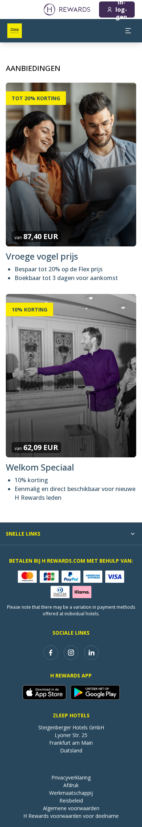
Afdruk (71, 785)
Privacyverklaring (71, 777)
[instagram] (71, 652)
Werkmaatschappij (71, 792)
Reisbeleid (71, 800)
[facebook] (50, 652)
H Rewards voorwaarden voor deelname (71, 815)
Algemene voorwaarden (71, 808)
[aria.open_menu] (128, 30)
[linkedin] (91, 652)
